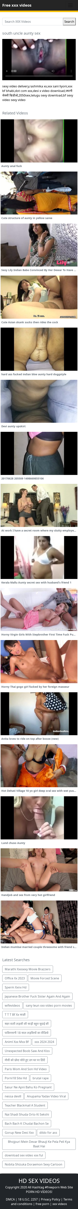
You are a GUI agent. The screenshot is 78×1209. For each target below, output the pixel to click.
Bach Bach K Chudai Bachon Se (27, 1123)
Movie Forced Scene (44, 978)
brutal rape (41, 1078)
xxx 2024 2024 (44, 1042)
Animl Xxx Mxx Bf (17, 1042)
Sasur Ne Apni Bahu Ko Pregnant (28, 1087)
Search (69, 21)
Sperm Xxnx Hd (16, 987)
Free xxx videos (16, 5)
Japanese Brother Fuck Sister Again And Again (37, 996)
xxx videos (59, 1204)
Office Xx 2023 (15, 978)
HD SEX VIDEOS (39, 1181)
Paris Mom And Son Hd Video (26, 1069)
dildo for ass (48, 1133)
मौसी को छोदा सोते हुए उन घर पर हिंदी (25, 1060)
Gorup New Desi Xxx (19, 1133)
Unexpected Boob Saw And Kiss (27, 1051)
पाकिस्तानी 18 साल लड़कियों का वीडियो (26, 1033)
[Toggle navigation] (70, 5)
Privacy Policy (50, 1199)
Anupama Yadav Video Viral (46, 1096)
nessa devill (13, 1096)
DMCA (10, 1199)
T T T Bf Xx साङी (15, 1014)
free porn (42, 1204)
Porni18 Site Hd (16, 1078)
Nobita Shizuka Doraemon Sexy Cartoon (33, 1164)
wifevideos (12, 1005)
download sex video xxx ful (24, 1155)
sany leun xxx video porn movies (49, 1005)
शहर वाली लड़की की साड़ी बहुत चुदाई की (27, 1024)
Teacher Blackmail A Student (25, 1105)
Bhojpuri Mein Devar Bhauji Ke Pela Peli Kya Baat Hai (39, 1144)
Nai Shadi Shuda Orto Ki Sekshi (27, 1114)
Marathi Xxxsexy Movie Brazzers (28, 969)
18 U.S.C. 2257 (28, 1199)
